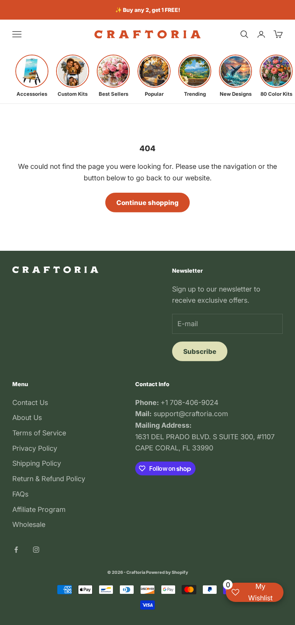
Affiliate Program (39, 509)
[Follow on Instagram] (36, 549)
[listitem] (31, 76)
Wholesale (28, 524)
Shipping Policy (36, 463)
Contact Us (30, 402)
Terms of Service (39, 433)
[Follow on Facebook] (16, 549)
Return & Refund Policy (48, 479)
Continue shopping (147, 203)
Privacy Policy (34, 448)
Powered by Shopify (167, 572)
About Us (27, 417)
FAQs (20, 494)
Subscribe (199, 351)
